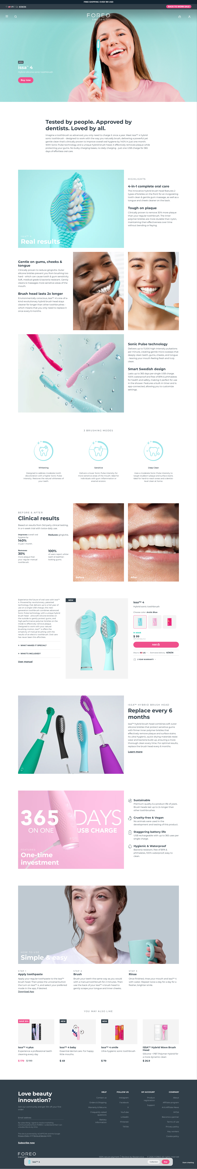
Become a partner (170, 1117)
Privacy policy (172, 1126)
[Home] (98, 17)
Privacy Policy (23, 1136)
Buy (165, 1162)
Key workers (173, 1131)
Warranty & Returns (97, 1107)
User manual (25, 661)
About (176, 1097)
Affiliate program (171, 1102)
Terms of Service (40, 1136)
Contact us (101, 1097)
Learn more (135, 751)
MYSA (176, 1112)
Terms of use (173, 1122)
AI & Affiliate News (170, 1107)
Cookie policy (172, 1136)
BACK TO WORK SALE (178, 6)
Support (151, 1105)
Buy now (26, 80)
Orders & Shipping (98, 1102)
